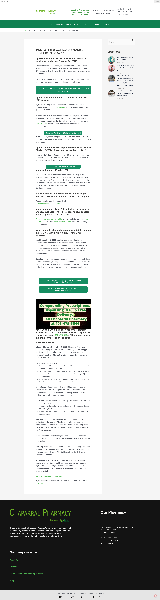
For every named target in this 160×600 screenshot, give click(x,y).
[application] (81, 24)
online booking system (62, 222)
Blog (97, 24)
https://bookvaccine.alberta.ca (48, 204)
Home (50, 24)
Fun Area (88, 24)
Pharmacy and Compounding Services (26, 574)
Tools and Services (73, 24)
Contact (13, 567)
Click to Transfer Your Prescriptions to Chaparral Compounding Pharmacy (63, 281)
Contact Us (106, 24)
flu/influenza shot (58, 107)
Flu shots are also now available (49, 219)
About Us (59, 24)
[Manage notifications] (155, 595)
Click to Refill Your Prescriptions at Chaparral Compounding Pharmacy (63, 289)
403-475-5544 (41, 124)
